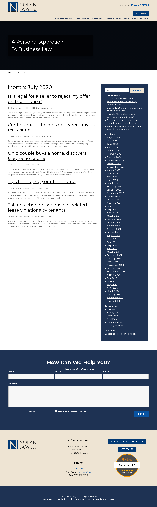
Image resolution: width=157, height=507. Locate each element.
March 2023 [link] (113, 183)
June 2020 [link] (112, 281)
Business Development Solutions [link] (89, 499)
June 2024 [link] (112, 144)
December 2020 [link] (115, 262)
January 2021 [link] (114, 258)
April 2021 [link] (112, 249)
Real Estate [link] (113, 319)
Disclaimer (31, 412)
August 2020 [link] (114, 275)
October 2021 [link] (114, 229)
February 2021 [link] (114, 255)
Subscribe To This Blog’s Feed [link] (121, 334)
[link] (22, 7)
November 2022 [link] (115, 196)
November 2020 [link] (115, 265)
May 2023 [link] (112, 177)
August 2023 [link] (113, 170)
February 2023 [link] (114, 186)
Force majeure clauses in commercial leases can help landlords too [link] (122, 102)
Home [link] (56, 18)
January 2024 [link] (114, 157)
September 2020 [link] (116, 271)
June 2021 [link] (112, 242)
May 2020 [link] (112, 285)
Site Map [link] (57, 499)
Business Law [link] (83, 18)
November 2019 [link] (115, 298)
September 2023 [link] (116, 167)
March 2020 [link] (113, 291)
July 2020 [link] (112, 278)
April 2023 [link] (112, 180)
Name (11, 371)
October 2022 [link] (114, 199)
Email (58, 371)
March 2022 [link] (113, 216)
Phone (106, 371)
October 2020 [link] (114, 268)
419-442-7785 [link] (139, 5)
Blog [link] (126, 18)
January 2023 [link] (114, 190)
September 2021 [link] (115, 232)
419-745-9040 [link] (78, 468)
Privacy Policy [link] (68, 499)
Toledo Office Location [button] (127, 442)
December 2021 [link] (115, 222)
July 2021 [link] (112, 239)
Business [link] (111, 309)
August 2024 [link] (114, 137)
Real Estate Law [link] (113, 18)
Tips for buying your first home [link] (42, 181)
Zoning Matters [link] (115, 325)
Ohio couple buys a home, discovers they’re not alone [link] (47, 155)
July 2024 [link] (112, 141)
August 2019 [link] (113, 301)
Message (13, 383)
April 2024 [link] (112, 147)
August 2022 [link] (113, 203)
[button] (155, 491)
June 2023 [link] (112, 173)
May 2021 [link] (112, 245)
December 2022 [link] (115, 193)
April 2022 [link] (112, 213)
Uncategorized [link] (46, 108)
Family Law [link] (97, 18)
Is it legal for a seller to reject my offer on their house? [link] (49, 98)
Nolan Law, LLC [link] (23, 108)
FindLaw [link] (110, 499)
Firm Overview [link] (66, 18)
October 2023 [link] (114, 164)
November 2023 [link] (115, 160)
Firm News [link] (112, 316)
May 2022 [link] (112, 209)
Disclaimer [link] (47, 499)
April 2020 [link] (112, 288)
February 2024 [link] (115, 154)
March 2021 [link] (113, 252)
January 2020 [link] (114, 294)
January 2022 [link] (114, 219)
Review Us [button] (127, 449)
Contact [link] (134, 18)
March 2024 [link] (113, 150)
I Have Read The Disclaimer (73, 411)
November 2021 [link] (115, 226)
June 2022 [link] (112, 206)
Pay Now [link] (144, 18)
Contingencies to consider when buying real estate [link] (51, 127)
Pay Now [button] (141, 13)
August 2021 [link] (113, 235)
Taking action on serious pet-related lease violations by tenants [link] (47, 207)
